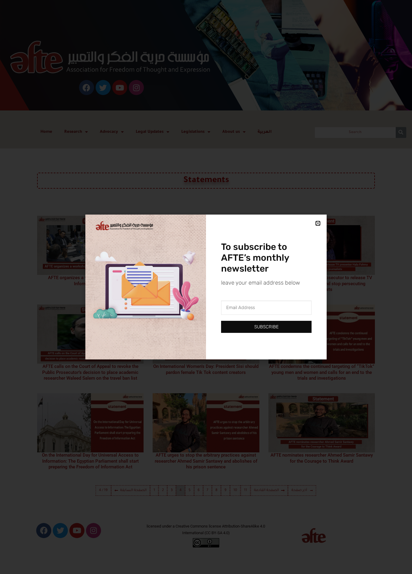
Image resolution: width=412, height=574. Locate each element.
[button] (318, 223)
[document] (206, 287)
